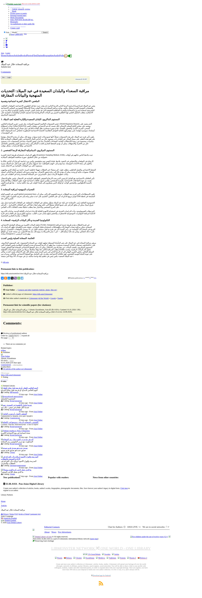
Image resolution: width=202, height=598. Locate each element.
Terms (11, 514)
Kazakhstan (90, 558)
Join (2, 53)
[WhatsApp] (18, 278)
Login (7, 53)
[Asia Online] (2, 355)
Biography (14, 22)
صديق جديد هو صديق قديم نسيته (15, 448)
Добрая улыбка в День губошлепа (16, 431)
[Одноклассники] (5, 278)
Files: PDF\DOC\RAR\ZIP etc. (21, 20)
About (47, 532)
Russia (59, 558)
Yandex (60, 298)
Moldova (101, 558)
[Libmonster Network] (149, 537)
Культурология (16, 401)
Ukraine (79, 558)
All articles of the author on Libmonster (17, 369)
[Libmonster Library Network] (170, 537)
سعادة (3, 350)
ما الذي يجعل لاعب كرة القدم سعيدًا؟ (17, 470)
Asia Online (5, 356)
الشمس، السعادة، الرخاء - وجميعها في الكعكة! (20, 422)
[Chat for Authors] (6, 45)
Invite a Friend (24, 514)
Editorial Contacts (52, 527)
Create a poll (15, 28)
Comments (6, 72)
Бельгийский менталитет (13, 396)
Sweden (107, 554)
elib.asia (6, 262)
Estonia (123, 558)
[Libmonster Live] (7, 47)
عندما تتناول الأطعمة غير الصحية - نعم (17, 405)
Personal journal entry (18, 15)
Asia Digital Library (14, 523)
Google (53, 298)
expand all (25, 336)
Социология (6, 365)
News (53, 532)
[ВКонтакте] (2, 278)
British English (10, 520)
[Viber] (15, 278)
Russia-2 (133, 558)
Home (3, 501)
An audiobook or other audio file (22, 24)
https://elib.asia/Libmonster (42, 294)
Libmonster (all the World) (39, 298)
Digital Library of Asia (43, 537)
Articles (4, 506)
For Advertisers (64, 532)
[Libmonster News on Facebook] (6, 43)
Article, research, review (21, 9)
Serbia (116, 554)
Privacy (6, 514)
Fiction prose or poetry (18, 13)
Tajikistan (112, 558)
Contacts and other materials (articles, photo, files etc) (37, 290)
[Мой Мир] (8, 278)
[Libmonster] (33, 530)
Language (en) (35, 514)
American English (10, 518)
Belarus (69, 558)
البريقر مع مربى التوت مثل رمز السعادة (18, 439)
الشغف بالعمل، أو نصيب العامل (15, 414)
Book (14, 11)
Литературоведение (18, 465)
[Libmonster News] (6, 41)
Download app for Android (102, 575)
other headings (17, 365)
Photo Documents (16, 18)
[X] (12, 278)
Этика (12, 452)
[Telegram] (22, 278)
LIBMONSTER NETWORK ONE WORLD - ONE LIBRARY (101, 548)
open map (94, 539)
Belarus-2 (143, 558)
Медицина (14, 392)
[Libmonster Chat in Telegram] (125, 527)
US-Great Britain (94, 554)
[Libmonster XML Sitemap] (101, 585)
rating (12, 360)
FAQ (16, 514)
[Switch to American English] (6, 39)
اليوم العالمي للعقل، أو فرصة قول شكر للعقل (20, 388)
